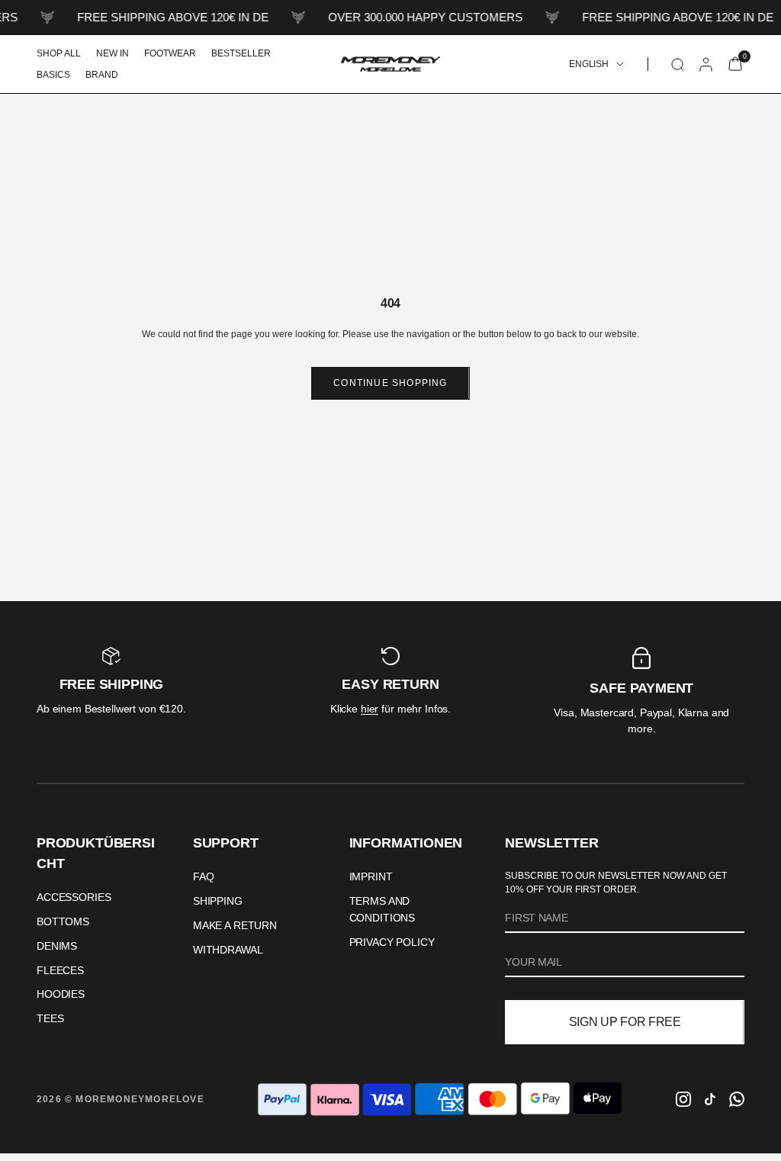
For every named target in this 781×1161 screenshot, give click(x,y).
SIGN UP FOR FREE (625, 1021)
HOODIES (61, 994)
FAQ (203, 876)
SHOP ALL (59, 53)
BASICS (53, 74)
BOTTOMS (63, 921)
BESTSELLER (241, 53)
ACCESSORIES (74, 897)
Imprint (371, 876)
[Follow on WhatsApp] (736, 1099)
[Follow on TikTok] (710, 1099)
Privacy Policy (392, 942)
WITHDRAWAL (228, 950)
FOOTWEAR (170, 53)
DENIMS (57, 946)
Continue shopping (390, 383)
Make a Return (235, 925)
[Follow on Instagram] (683, 1099)
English (589, 64)
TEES (50, 1018)
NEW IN (112, 53)
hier (369, 709)
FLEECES (60, 970)
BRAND (101, 74)
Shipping (218, 901)
